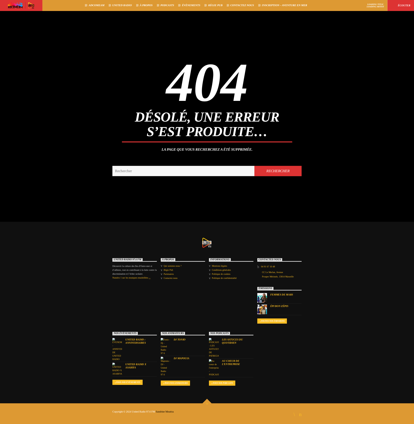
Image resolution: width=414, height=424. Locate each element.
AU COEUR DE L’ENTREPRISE (231, 362)
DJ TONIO (179, 339)
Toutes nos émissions (273, 321)
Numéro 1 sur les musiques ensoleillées (130, 278)
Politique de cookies (221, 274)
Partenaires (169, 274)
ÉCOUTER (403, 5)
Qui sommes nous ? (172, 266)
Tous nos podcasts (223, 383)
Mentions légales (219, 266)
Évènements (191, 5)
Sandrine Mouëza (165, 411)
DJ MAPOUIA (181, 358)
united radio (122, 5)
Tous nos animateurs (176, 383)
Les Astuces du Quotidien (232, 341)
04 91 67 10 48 (268, 266)
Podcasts (167, 5)
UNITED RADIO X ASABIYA (135, 366)
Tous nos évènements (128, 382)
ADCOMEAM (96, 5)
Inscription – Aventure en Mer (284, 5)
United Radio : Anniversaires (135, 341)
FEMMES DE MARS (281, 294)
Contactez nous (242, 5)
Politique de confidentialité (224, 278)
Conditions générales (221, 270)
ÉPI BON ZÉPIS (279, 306)
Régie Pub (215, 5)
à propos (146, 5)
